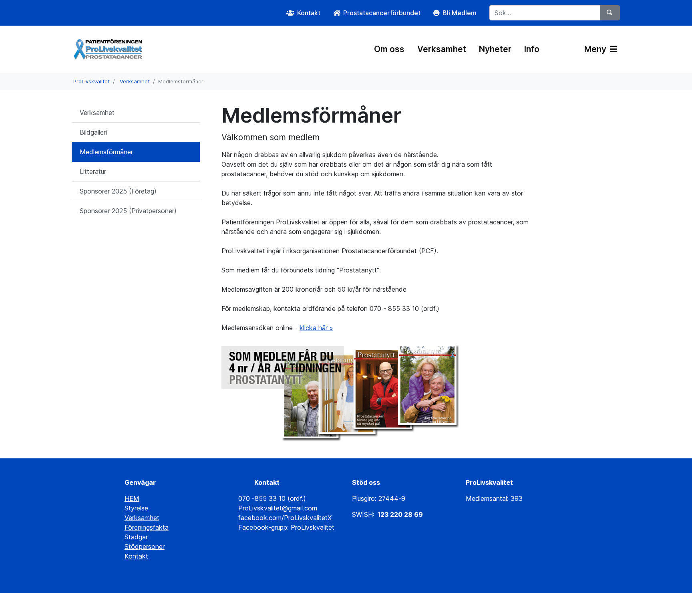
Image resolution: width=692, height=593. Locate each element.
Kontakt (136, 556)
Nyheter (495, 49)
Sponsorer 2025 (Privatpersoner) (128, 211)
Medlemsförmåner (106, 152)
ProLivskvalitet (91, 82)
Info (531, 49)
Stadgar (136, 537)
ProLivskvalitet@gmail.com (277, 508)
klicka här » (316, 328)
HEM (132, 498)
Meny (596, 49)
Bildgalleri (93, 132)
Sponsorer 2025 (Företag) (118, 191)
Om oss (389, 49)
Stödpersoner (145, 547)
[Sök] (610, 12)
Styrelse (136, 508)
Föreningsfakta (147, 527)
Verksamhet (441, 49)
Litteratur (93, 171)
